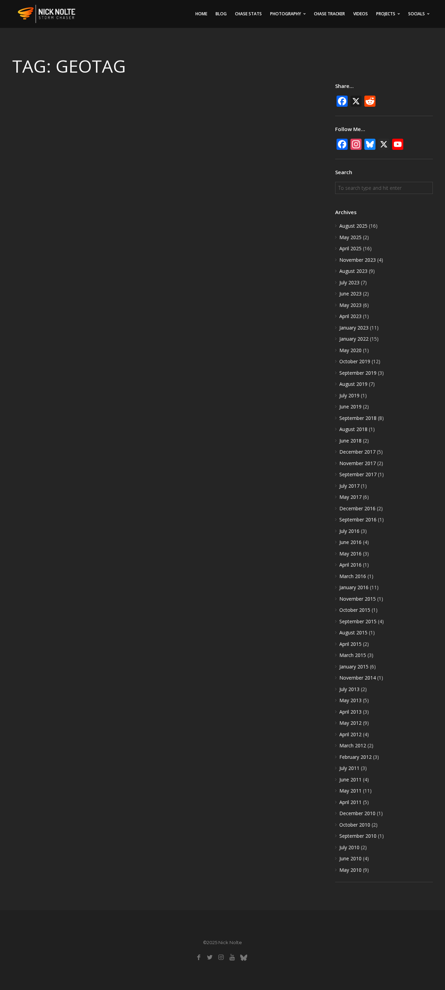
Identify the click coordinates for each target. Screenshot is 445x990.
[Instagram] (221, 957)
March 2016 (352, 576)
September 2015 (358, 621)
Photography (285, 14)
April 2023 (350, 316)
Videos (360, 14)
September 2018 (358, 418)
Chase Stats (248, 14)
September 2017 (358, 474)
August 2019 (353, 384)
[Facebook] (198, 957)
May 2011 (350, 790)
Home (201, 14)
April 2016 (350, 564)
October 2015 (354, 610)
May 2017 (350, 497)
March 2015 (352, 655)
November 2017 (357, 463)
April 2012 (350, 734)
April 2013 (350, 711)
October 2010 (354, 824)
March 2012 (352, 745)
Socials (416, 14)
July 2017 (349, 485)
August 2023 (353, 271)
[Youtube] (232, 957)
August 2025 (353, 225)
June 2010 (350, 858)
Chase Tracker (329, 14)
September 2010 (358, 836)
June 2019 (350, 406)
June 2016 (350, 542)
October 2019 (354, 361)
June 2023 (350, 293)
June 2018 (350, 440)
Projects (385, 14)
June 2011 (350, 779)
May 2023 (350, 305)
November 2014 (357, 677)
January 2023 (354, 327)
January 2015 (354, 666)
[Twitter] (209, 957)
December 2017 (357, 451)
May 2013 (350, 700)
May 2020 (350, 350)
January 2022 (354, 338)
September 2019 (358, 373)
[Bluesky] (243, 957)
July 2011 (349, 768)
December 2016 (357, 508)
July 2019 (349, 395)
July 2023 (349, 282)
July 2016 (349, 531)
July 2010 (349, 847)
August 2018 (353, 429)
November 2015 (357, 598)
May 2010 (350, 870)
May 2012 (350, 723)
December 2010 (357, 813)
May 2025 (350, 237)
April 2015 (350, 644)
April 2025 (350, 248)
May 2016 (350, 553)
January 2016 (354, 587)
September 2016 (358, 519)
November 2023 (357, 260)
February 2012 (355, 757)
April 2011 (350, 802)
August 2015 (353, 632)
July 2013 (349, 689)
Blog (221, 14)
